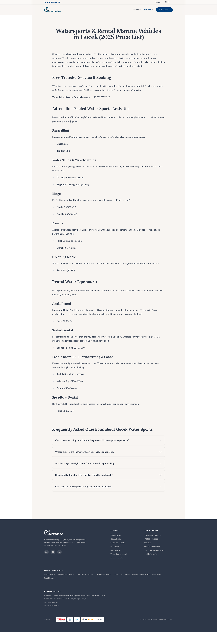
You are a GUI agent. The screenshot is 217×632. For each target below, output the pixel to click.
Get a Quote (116, 546)
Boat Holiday (49, 578)
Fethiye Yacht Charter (141, 574)
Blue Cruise (156, 574)
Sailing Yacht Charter (66, 574)
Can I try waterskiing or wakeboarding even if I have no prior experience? (92, 440)
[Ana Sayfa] (52, 9)
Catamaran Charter (103, 574)
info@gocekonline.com (152, 535)
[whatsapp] (59, 552)
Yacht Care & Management (154, 550)
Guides (136, 10)
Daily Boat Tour (117, 550)
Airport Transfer (117, 558)
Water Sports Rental (119, 554)
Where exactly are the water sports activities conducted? (84, 451)
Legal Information (150, 554)
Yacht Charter (164, 10)
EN (169, 2)
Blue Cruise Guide (118, 543)
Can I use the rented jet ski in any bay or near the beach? (83, 486)
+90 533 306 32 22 (151, 539)
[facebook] (53, 552)
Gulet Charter (49, 574)
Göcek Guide (116, 539)
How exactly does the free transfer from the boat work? (84, 475)
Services (147, 10)
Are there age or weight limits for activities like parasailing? (85, 463)
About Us (147, 543)
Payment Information (152, 546)
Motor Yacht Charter (85, 574)
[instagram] (46, 552)
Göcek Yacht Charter (121, 574)
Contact (158, 2)
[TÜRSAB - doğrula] (61, 619)
